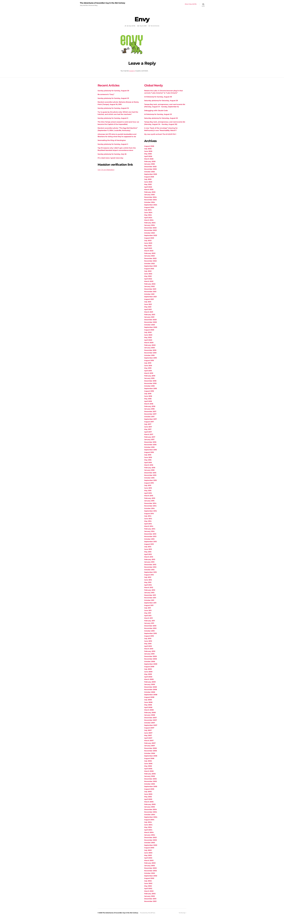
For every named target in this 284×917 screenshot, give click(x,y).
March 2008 (149, 710)
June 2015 (148, 488)
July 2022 (147, 271)
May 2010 (147, 644)
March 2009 (148, 679)
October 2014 (149, 508)
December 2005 (150, 779)
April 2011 (147, 615)
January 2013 (149, 562)
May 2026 (148, 154)
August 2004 (149, 820)
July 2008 (148, 700)
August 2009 (149, 667)
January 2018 (149, 409)
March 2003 (148, 860)
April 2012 (148, 585)
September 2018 (150, 388)
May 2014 (147, 521)
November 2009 (150, 659)
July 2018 (147, 394)
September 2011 (150, 603)
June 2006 (148, 763)
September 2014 (150, 511)
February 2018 (149, 406)
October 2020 (149, 325)
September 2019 (150, 358)
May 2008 (148, 705)
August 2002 (149, 878)
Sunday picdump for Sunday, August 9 (113, 118)
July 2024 (148, 210)
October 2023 (149, 233)
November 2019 (150, 353)
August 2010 (149, 636)
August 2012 (149, 575)
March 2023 (148, 251)
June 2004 (148, 825)
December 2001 (150, 899)
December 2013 (150, 534)
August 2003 (149, 848)
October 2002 (149, 873)
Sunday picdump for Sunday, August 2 (113, 144)
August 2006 (149, 758)
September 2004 (150, 817)
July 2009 (148, 669)
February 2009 (150, 682)
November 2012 (150, 567)
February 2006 (150, 774)
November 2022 (150, 261)
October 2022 (149, 263)
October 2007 (149, 723)
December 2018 (150, 381)
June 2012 (148, 580)
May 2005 (148, 797)
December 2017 (150, 411)
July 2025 (148, 179)
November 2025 (150, 169)
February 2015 (149, 498)
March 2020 (148, 342)
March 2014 (148, 526)
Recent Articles (108, 85)
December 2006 (150, 748)
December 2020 (150, 320)
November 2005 (150, 781)
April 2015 (148, 493)
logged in (132, 71)
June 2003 (148, 853)
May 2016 (147, 460)
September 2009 (150, 664)
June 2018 (148, 396)
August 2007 (149, 728)
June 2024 (148, 212)
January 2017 (149, 439)
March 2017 (148, 434)
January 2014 (149, 531)
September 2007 (150, 725)
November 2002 (150, 871)
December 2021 (150, 289)
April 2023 (148, 248)
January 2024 (149, 225)
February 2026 (149, 161)
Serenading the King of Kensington (112, 140)
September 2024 (150, 205)
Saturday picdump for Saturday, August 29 (161, 100)
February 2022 (149, 284)
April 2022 (148, 279)
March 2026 (148, 159)
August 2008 (149, 697)
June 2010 (148, 641)
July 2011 (147, 608)
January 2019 (149, 378)
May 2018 (147, 399)
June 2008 (148, 702)
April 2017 (148, 432)
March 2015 (148, 496)
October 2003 (149, 842)
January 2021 (149, 317)
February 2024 (150, 223)
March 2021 (148, 312)
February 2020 (150, 345)
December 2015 (150, 473)
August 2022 (149, 269)
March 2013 (148, 557)
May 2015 (147, 490)
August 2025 (149, 177)
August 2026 (149, 146)
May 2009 (148, 674)
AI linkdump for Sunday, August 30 (158, 97)
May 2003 (148, 855)
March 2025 (148, 189)
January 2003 (149, 865)
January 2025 (149, 195)
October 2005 (149, 784)
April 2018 (148, 401)
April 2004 (148, 830)
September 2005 (150, 786)
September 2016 (150, 450)
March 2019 (148, 373)
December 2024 (150, 197)
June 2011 (148, 610)
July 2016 (147, 455)
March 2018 (148, 404)
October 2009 (149, 661)
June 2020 (148, 335)
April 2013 (148, 554)
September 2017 (150, 419)
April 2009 (148, 677)
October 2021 (149, 294)
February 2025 (149, 192)
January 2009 (149, 684)
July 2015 (147, 485)
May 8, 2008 (142, 26)
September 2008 (150, 695)
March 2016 (148, 465)
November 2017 (150, 414)
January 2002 (149, 896)
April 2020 (148, 340)
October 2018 (149, 386)
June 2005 (148, 794)
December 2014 (150, 503)
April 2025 (148, 187)
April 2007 (148, 738)
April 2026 (148, 156)
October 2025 (149, 172)
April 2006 (148, 769)
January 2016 (149, 470)
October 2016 (149, 447)
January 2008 (149, 715)
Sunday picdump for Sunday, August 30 (113, 91)
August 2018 (149, 391)
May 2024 (148, 215)
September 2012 (150, 572)
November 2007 (150, 720)
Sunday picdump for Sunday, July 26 (112, 154)
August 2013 (149, 544)
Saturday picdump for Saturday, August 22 (161, 118)
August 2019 (149, 360)
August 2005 (149, 789)
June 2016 (148, 457)
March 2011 (148, 618)
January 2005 (149, 807)
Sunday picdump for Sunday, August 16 (113, 108)
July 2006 (148, 761)
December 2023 (150, 228)
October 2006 (149, 753)
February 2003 (150, 863)
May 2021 (147, 307)
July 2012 (147, 577)
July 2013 (147, 547)
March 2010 (148, 649)
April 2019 (148, 371)
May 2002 (148, 886)
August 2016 (149, 452)
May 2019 (147, 368)
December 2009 (150, 656)
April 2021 (148, 309)
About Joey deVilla (191, 4)
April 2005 (148, 799)
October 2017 (149, 416)
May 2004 (148, 827)
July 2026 (148, 149)
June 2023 (148, 243)
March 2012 (148, 587)
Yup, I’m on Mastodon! (106, 170)
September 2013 (150, 541)
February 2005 (150, 804)
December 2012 (150, 564)
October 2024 (149, 202)
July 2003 (148, 850)
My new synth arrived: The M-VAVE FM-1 (160, 134)
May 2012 (147, 582)
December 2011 (150, 595)
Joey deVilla (131, 26)
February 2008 (150, 712)
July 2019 (147, 363)
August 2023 (149, 238)
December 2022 (150, 258)
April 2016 (148, 462)
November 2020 (150, 322)
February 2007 (150, 743)
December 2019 (150, 350)
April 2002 (148, 888)
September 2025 (150, 174)
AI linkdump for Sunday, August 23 (158, 114)
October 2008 (149, 692)
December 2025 (150, 166)
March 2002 (148, 891)
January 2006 (149, 776)
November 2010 (150, 628)
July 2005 (148, 791)
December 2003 (150, 837)
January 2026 (149, 164)
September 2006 (150, 756)
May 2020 (148, 337)
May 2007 (148, 735)
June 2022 (148, 274)
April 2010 (148, 646)
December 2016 (150, 442)
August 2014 (149, 513)
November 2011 (150, 598)
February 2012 (149, 590)
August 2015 (149, 483)
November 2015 (150, 475)
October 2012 (149, 570)
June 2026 (148, 151)
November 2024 (150, 200)
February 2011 (149, 621)
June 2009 (148, 672)
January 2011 (149, 623)
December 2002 (150, 868)
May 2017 (147, 429)
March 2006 (148, 771)
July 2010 (147, 638)
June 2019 (148, 365)
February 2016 (149, 468)
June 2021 (148, 304)
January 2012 (149, 592)
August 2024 (149, 207)
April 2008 (148, 707)
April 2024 (148, 218)
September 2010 (150, 633)
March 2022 (148, 281)
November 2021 (150, 291)
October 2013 (149, 539)
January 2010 (149, 654)
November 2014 (150, 506)
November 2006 (150, 751)
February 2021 (149, 314)
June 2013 (148, 549)
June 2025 (148, 182)
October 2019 (149, 355)
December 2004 (150, 809)
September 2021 (150, 297)
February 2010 (149, 651)
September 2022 (150, 266)
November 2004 (150, 812)
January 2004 (149, 835)
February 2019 (149, 376)
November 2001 (150, 901)
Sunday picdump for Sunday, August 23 (113, 98)
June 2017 (148, 427)
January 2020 (149, 348)
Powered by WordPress (147, 913)
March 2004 (149, 832)
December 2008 (150, 687)
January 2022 (149, 286)
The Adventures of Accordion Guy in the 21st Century (102, 3)
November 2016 (150, 445)
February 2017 (149, 437)
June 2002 (148, 883)
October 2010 (149, 631)
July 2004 (148, 822)
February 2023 (149, 253)
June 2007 (148, 733)
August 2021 (149, 299)
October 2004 (149, 814)
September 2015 (150, 480)
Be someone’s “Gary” (106, 94)
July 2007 (148, 730)
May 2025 (148, 184)
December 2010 (150, 626)
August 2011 (148, 605)
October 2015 (149, 478)
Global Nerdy (153, 85)
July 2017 (147, 424)
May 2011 (147, 613)
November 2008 (150, 689)
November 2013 (150, 536)
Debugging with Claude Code (156, 110)
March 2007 (148, 740)
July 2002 (148, 881)
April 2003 (148, 858)
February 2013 (149, 559)
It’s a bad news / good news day (110, 158)
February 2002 (150, 894)
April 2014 (148, 524)
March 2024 (148, 220)
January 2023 (149, 256)
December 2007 (150, 718)
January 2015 (149, 501)
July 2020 (148, 332)
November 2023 (150, 230)
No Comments (155, 26)
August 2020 (149, 330)
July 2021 (147, 302)
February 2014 (149, 529)
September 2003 (150, 845)
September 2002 (150, 876)
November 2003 (150, 840)
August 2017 (149, 422)
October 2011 (149, 600)
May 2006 (148, 766)
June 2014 (148, 519)
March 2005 (148, 802)
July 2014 (147, 516)
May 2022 (148, 276)
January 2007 (149, 746)
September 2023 (150, 235)
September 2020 (150, 327)
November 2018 (150, 383)
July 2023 (147, 240)
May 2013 (147, 552)
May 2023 (148, 246)
